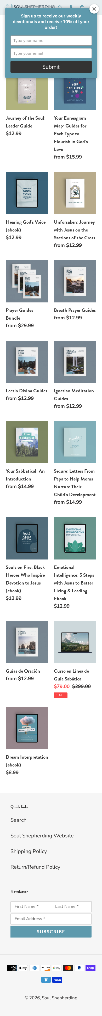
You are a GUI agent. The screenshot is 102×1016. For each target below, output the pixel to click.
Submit (51, 66)
